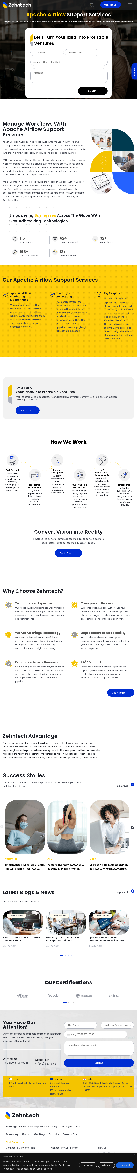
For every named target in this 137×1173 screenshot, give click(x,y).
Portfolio (53, 1134)
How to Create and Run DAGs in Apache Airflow (22, 939)
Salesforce (11, 858)
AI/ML (50, 858)
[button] (92, 5)
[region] (68, 1163)
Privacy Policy (71, 1134)
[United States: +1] (34, 62)
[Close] (134, 1154)
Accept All (125, 1165)
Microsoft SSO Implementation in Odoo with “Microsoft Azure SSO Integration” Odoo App (109, 869)
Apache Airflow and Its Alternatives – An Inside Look (106, 939)
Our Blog (39, 1134)
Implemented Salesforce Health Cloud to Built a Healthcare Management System (25, 869)
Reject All (106, 1165)
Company (12, 1134)
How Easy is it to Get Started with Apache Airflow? (63, 939)
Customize (88, 1165)
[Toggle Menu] (130, 4)
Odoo (93, 858)
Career (26, 1134)
